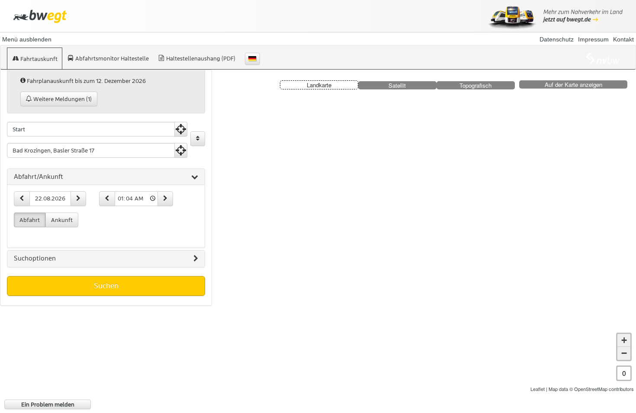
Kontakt (623, 39)
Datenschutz (557, 39)
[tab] (106, 177)
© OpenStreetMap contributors (601, 388)
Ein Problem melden (47, 404)
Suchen (106, 285)
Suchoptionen (35, 258)
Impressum (593, 39)
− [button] (624, 353)
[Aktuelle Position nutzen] (180, 129)
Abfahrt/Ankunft (38, 176)
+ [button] (624, 340)
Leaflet (537, 388)
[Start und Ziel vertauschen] (197, 138)
